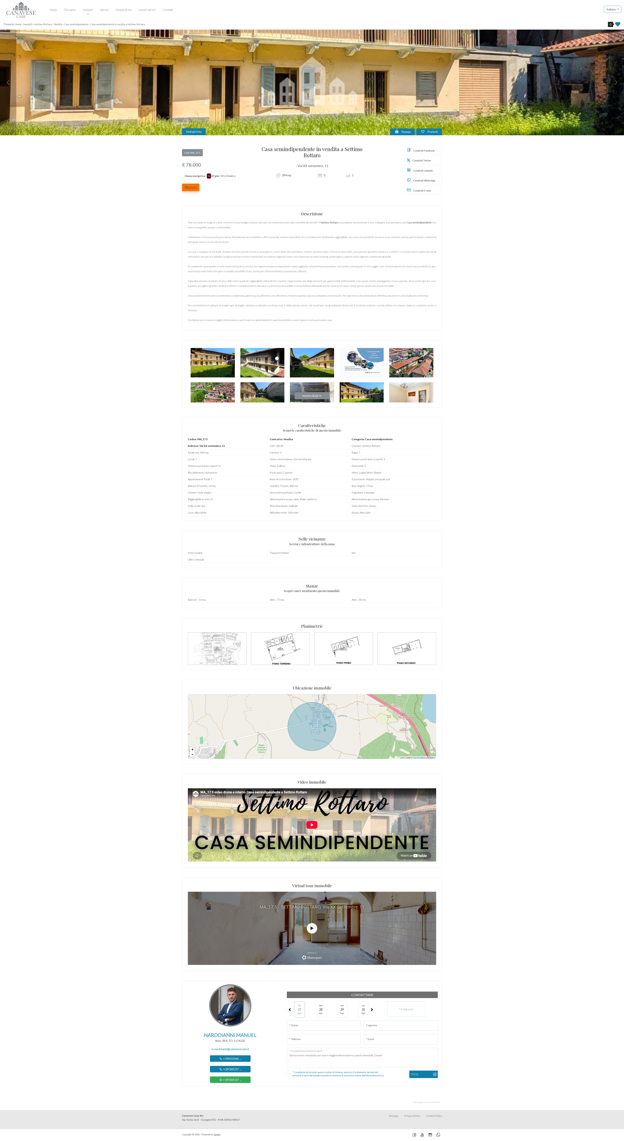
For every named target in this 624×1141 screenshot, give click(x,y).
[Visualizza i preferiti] (618, 25)
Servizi (104, 10)
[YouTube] (422, 1135)
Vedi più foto (194, 131)
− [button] (192, 754)
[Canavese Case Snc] (21, 9)
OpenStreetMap (419, 757)
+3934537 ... (231, 1069)
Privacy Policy (412, 1115)
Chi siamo (70, 10)
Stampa (408, 131)
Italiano (611, 9)
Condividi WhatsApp (424, 180)
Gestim (217, 1134)
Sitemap (393, 1115)
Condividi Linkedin (423, 170)
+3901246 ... (231, 1059)
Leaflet (402, 757)
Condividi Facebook (424, 150)
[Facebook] (414, 1135)
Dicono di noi (124, 10)
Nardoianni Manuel (230, 1035)
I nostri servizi (147, 10)
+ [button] (192, 749)
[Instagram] (430, 1135)
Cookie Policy (434, 1115)
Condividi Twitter (421, 160)
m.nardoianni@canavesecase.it (230, 1049)
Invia (414, 1074)
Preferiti (434, 131)
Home (53, 10)
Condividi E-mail (422, 190)
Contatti (168, 10)
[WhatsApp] (438, 1135)
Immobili (88, 10)
